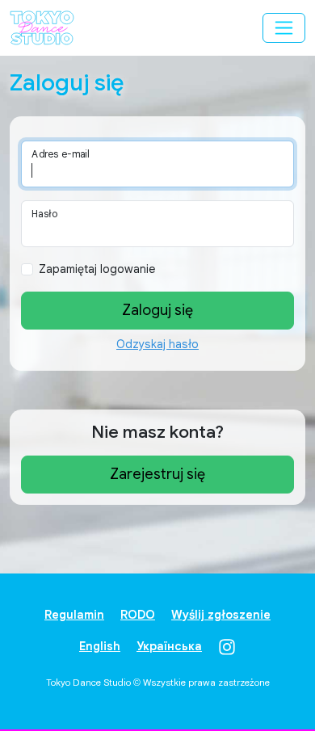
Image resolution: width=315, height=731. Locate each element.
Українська (169, 646)
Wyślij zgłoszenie (221, 614)
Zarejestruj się (157, 474)
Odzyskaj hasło (157, 344)
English (99, 646)
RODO (137, 614)
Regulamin (74, 614)
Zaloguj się (157, 310)
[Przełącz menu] (283, 28)
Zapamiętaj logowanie (97, 269)
